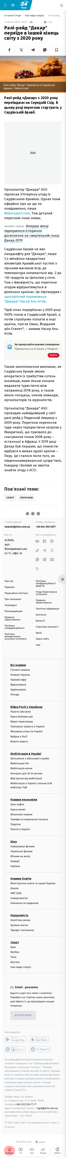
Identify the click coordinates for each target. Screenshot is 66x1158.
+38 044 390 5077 (46, 526)
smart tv (15, 1049)
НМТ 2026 (16, 893)
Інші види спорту (35, 15)
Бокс (13, 947)
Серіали (15, 866)
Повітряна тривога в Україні (27, 726)
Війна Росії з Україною (26, 707)
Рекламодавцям (13, 611)
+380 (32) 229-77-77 (25, 1104)
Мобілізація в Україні (25, 753)
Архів (39, 633)
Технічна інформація (47, 609)
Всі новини (18, 665)
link (37, 541)
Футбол (14, 952)
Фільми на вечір (20, 856)
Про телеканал (13, 599)
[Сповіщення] (61, 5)
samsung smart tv (40, 1049)
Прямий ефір (18, 679)
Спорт (14, 942)
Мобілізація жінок (21, 768)
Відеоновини (18, 684)
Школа (14, 888)
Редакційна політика (16, 593)
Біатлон (15, 962)
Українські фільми (21, 851)
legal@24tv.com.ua (47, 1108)
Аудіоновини (18, 689)
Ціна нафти (17, 804)
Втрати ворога (19, 741)
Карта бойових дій (21, 716)
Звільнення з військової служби (29, 758)
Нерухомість (19, 915)
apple (40, 1039)
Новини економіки (23, 799)
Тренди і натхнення (22, 930)
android (15, 1039)
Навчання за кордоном (24, 903)
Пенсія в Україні (20, 829)
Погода (14, 694)
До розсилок (23, 1015)
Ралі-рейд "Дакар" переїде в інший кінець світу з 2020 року (55, 15)
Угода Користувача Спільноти (46, 593)
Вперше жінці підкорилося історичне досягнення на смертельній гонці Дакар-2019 (31, 233)
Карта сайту (42, 639)
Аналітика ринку (20, 920)
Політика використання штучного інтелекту (16, 636)
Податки (15, 824)
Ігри (38, 645)
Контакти (41, 615)
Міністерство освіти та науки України (32, 883)
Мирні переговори (21, 721)
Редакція (9, 587)
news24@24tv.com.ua (17, 526)
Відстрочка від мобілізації (26, 778)
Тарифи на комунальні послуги (29, 819)
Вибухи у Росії (18, 736)
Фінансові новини (21, 814)
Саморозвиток (19, 898)
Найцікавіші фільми (22, 846)
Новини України (20, 674)
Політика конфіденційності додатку (46, 583)
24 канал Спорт (13, 15)
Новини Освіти (20, 878)
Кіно (13, 841)
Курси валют (18, 809)
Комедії (14, 861)
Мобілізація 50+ (19, 763)
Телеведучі (11, 605)
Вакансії (40, 621)
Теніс (13, 957)
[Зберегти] (57, 50)
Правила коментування (44, 601)
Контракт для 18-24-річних (26, 773)
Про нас (9, 581)
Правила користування (12, 618)
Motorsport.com (17, 213)
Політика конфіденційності (15, 627)
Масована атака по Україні (26, 731)
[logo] (23, 5)
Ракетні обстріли (20, 711)
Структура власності (47, 627)
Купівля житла (19, 925)
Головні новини (20, 669)
